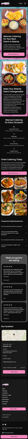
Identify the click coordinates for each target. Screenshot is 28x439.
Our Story (5, 396)
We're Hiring (5, 399)
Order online (13, 371)
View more (6, 275)
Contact (4, 403)
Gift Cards (5, 401)
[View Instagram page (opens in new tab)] (5, 424)
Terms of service (6, 414)
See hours (21, 367)
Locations (5, 392)
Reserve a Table (6, 394)
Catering (4, 390)
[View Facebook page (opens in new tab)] (3, 424)
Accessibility (5, 416)
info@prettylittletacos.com (9, 362)
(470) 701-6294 (7, 358)
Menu (20, 3)
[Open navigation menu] (25, 3)
